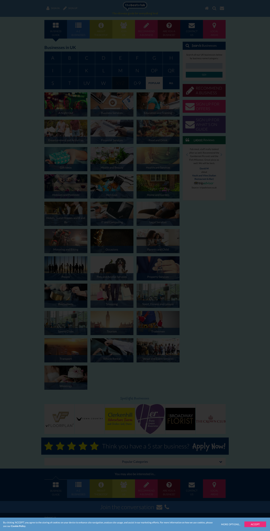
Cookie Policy (18, 526)
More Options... (230, 524)
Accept (255, 524)
